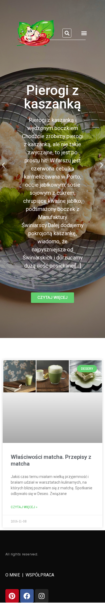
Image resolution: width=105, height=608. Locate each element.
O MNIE (13, 575)
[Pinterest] (12, 596)
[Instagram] (41, 596)
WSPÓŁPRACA (40, 575)
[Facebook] (27, 596)
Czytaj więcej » (24, 507)
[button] (66, 33)
